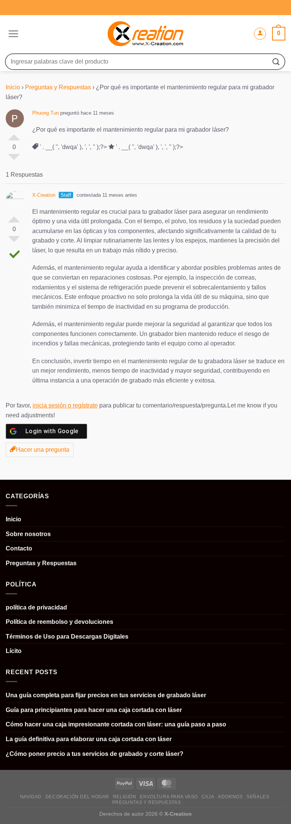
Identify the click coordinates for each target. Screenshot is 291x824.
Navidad (31, 796)
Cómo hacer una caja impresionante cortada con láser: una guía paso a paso (116, 724)
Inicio (13, 87)
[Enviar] (276, 61)
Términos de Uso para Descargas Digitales (67, 636)
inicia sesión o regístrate (65, 405)
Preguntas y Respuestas (58, 87)
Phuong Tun (45, 113)
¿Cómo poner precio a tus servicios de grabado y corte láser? (94, 754)
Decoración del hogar (77, 796)
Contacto (19, 548)
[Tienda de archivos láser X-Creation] (146, 33)
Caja (208, 796)
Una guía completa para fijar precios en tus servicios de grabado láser (106, 695)
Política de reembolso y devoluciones (59, 622)
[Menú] (12, 33)
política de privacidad (36, 607)
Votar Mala (14, 160)
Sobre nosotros (28, 534)
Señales (257, 796)
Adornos (230, 796)
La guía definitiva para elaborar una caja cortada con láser (89, 739)
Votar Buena (14, 134)
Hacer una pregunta (42, 449)
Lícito (14, 651)
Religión (124, 796)
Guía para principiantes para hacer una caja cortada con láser (94, 710)
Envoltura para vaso (169, 796)
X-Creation (43, 195)
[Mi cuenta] (260, 34)
